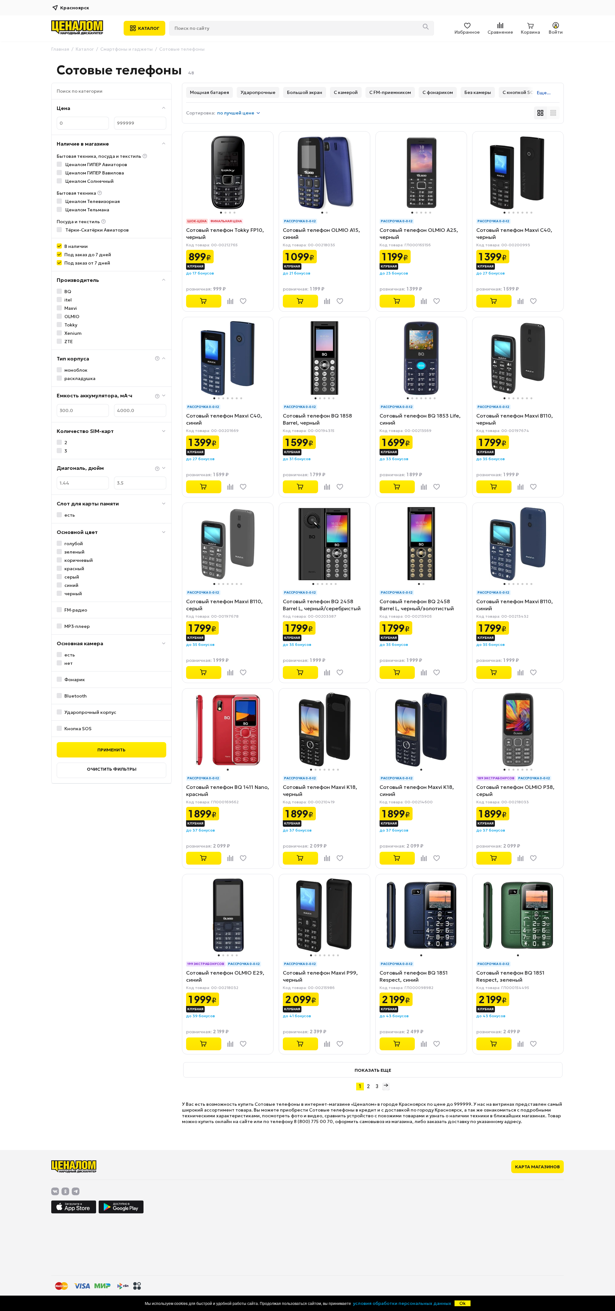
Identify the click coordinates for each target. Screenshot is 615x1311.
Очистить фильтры (111, 769)
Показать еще (373, 1070)
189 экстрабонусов (496, 778)
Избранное (467, 32)
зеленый (74, 552)
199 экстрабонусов (205, 964)
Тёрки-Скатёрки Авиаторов (96, 230)
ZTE (68, 341)
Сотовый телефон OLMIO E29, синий (225, 976)
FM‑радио (75, 610)
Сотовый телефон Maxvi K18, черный (320, 790)
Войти (556, 32)
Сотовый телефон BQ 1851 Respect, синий (414, 976)
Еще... (544, 93)
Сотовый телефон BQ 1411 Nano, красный (227, 790)
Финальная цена (226, 221)
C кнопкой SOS (520, 92)
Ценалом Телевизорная (92, 201)
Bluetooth (75, 696)
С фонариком (437, 92)
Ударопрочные (258, 92)
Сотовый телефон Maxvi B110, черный (514, 419)
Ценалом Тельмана (86, 210)
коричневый (78, 560)
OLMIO (71, 316)
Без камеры (477, 92)
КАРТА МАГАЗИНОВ (537, 1167)
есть (69, 515)
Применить (111, 750)
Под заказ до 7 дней (87, 255)
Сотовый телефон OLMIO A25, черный (419, 233)
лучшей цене (235, 113)
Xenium (73, 333)
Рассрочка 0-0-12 (300, 221)
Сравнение (500, 32)
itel (68, 300)
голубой (73, 543)
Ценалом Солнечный (89, 181)
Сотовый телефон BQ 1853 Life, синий (420, 419)
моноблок (75, 370)
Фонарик (74, 679)
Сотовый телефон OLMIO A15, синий (321, 233)
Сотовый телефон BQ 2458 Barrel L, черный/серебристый (322, 605)
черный (73, 593)
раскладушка (79, 378)
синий (71, 585)
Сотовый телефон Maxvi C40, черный (514, 233)
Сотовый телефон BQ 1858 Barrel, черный (317, 419)
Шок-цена (197, 221)
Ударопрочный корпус (90, 712)
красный (74, 568)
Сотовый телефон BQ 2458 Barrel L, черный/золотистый (417, 605)
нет (68, 663)
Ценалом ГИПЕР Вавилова (94, 173)
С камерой (346, 92)
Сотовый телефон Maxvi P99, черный (320, 976)
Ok (462, 1303)
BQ (67, 291)
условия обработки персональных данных (402, 1303)
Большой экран (304, 92)
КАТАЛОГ (149, 28)
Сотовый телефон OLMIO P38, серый (515, 790)
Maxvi (70, 308)
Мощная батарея (209, 92)
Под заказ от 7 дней (87, 263)
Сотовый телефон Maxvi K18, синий (417, 790)
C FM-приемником (390, 92)
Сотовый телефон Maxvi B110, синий (514, 605)
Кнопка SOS (78, 729)
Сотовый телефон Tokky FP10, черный (225, 233)
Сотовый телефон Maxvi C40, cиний (224, 419)
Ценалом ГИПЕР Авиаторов (95, 164)
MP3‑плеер (77, 626)
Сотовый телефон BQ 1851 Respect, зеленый (510, 976)
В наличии (76, 246)
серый (71, 577)
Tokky (70, 325)
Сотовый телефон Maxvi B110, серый (224, 605)
